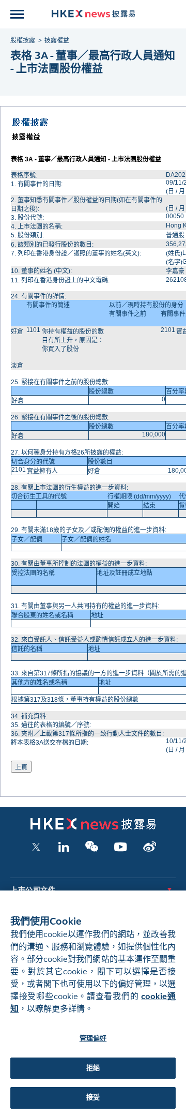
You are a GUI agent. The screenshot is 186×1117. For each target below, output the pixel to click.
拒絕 (93, 1068)
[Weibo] (149, 849)
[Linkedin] (63, 849)
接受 (93, 1097)
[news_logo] (93, 14)
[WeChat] (91, 849)
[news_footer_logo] (93, 827)
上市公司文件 (32, 890)
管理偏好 (93, 1038)
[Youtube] (120, 849)
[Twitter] (36, 849)
